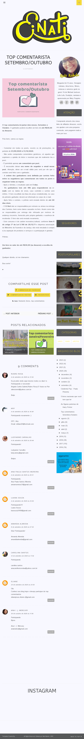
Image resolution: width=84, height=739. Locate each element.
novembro (65, 378)
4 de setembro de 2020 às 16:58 (22, 412)
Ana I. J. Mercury (19, 610)
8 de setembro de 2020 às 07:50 (22, 527)
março (63, 433)
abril (63, 429)
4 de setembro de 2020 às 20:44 (22, 440)
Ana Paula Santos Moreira (25, 472)
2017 (61, 444)
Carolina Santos (20, 553)
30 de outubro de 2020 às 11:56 (22, 614)
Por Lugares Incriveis (66, 306)
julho (63, 422)
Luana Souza (17, 498)
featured (22, 301)
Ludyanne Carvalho (21, 437)
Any (13, 408)
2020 (61, 371)
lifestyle (76, 341)
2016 (61, 447)
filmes (67, 341)
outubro (64, 382)
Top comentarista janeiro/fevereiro (28, 351)
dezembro (65, 374)
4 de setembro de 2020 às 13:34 (22, 377)
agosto (64, 418)
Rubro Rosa (17, 374)
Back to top (75, 736)
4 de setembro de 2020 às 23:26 (22, 501)
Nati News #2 (64, 320)
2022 (61, 364)
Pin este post (43, 295)
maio (63, 425)
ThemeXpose (19, 736)
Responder (51, 398)
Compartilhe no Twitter (21, 295)
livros (28, 301)
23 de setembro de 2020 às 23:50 (23, 585)
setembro (65, 385)
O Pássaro (62, 278)
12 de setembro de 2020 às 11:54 (22, 556)
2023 (61, 360)
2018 (61, 440)
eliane (14, 581)
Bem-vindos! (63, 265)
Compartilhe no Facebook (29, 290)
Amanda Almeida (19, 524)
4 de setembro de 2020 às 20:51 (22, 475)
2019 (61, 436)
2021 (61, 367)
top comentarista (37, 301)
